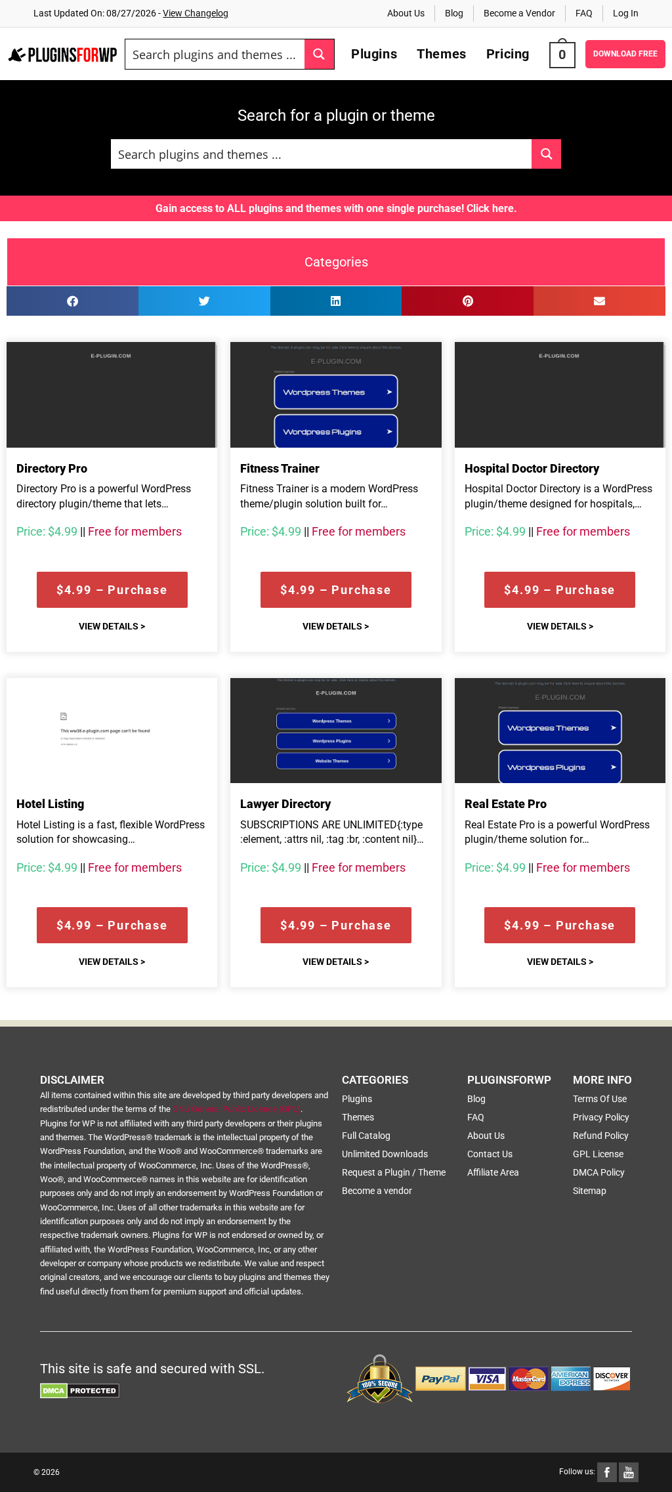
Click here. (492, 208)
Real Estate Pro (506, 804)
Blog (454, 13)
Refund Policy (601, 1135)
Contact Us (490, 1154)
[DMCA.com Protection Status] (79, 1389)
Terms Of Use (600, 1099)
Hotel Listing (50, 804)
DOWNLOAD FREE (625, 53)
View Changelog (195, 13)
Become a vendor (377, 1190)
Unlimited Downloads (385, 1154)
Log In (626, 13)
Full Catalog (366, 1135)
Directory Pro (51, 468)
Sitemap (589, 1190)
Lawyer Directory (285, 804)
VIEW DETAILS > (112, 626)
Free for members (135, 531)
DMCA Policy (599, 1172)
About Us (406, 13)
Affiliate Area (493, 1172)
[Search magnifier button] (319, 54)
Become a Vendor (519, 13)
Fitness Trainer (280, 468)
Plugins (357, 1099)
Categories (336, 262)
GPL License (598, 1154)
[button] (72, 301)
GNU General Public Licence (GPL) (237, 1109)
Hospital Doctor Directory (532, 468)
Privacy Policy (601, 1117)
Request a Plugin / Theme (394, 1172)
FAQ (584, 13)
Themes (358, 1117)
